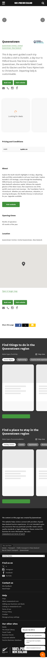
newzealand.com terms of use (13, 534)
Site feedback (7, 586)
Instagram (9, 569)
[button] (3, 3)
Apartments (33, 445)
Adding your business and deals (13, 604)
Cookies (5, 614)
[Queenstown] (39, 42)
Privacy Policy (7, 612)
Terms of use (6, 609)
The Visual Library (8, 630)
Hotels (21, 445)
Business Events (8, 635)
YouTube (8, 576)
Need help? (6, 589)
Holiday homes (9, 445)
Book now (7, 83)
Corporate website (8, 638)
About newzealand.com (10, 601)
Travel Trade (6, 632)
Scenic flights (8, 360)
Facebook (8, 573)
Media (4, 627)
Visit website (20, 83)
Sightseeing (22, 360)
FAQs (4, 599)
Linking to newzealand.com (11, 607)
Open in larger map (9, 291)
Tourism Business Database (11, 640)
